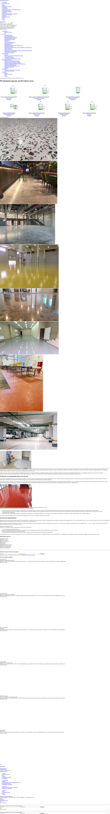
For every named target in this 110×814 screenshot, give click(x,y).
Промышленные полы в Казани (11, 37)
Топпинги (7, 41)
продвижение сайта (4, 800)
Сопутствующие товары (9, 52)
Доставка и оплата (6, 3)
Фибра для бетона (8, 48)
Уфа (3, 18)
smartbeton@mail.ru (3, 771)
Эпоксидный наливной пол (10, 38)
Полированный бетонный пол (10, 64)
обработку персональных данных (28, 554)
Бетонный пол (7, 40)
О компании (4, 7)
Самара (3, 19)
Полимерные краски (9, 49)
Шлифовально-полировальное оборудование (13, 45)
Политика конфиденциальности (6, 796)
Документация (5, 8)
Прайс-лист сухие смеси (7, 14)
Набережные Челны (6, 16)
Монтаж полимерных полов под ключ (12, 65)
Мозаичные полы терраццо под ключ (12, 60)
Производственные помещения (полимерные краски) (15, 63)
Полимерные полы (8, 35)
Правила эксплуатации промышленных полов (11, 9)
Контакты (4, 15)
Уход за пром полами (6, 10)
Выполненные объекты (6, 6)
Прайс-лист (4, 12)
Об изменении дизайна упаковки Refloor (13, 58)
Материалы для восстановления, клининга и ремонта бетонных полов (18, 50)
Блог (3, 4)
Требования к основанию (7, 11)
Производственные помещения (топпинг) (13, 62)
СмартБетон (4, 2)
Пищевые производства (9, 66)
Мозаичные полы (8, 44)
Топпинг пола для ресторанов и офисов (12, 61)
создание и (2, 799)
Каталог (3, 5)
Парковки (6, 67)
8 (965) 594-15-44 (10, 28)
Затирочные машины (9, 46)
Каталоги (6, 54)
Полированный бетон (9, 43)
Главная (3, 773)
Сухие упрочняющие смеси (10, 42)
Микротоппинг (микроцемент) (11, 51)
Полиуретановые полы (9, 36)
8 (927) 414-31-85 (3, 28)
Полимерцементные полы (10, 39)
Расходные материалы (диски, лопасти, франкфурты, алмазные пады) (18, 47)
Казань (3, 17)
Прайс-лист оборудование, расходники (10, 13)
